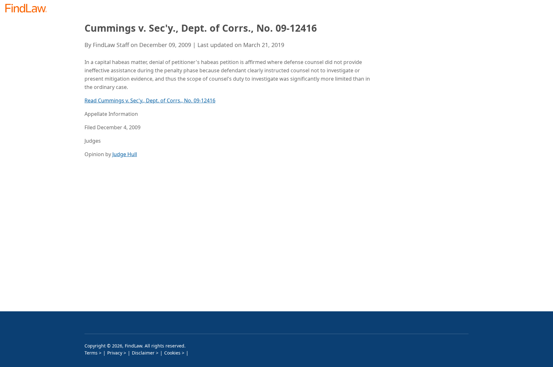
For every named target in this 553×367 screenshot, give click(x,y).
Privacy (114, 353)
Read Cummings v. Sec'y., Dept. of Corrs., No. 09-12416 (149, 100)
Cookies (172, 353)
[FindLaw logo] (28, 8)
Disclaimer (143, 353)
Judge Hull (124, 154)
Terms (91, 353)
